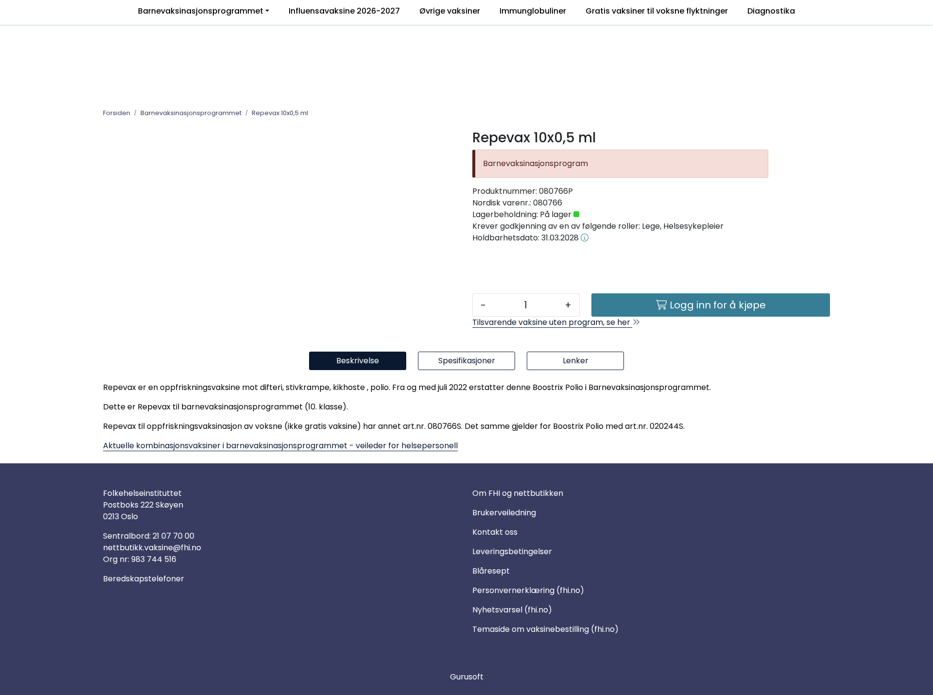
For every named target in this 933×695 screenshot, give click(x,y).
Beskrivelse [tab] (357, 360)
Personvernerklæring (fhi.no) (528, 590)
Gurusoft (467, 676)
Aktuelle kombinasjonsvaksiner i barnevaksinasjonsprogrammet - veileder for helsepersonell (280, 445)
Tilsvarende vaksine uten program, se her (552, 322)
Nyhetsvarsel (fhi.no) (512, 609)
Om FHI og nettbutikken (517, 493)
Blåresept (491, 570)
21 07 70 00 (173, 536)
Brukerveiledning (504, 512)
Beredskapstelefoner (143, 578)
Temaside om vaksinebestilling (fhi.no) (545, 629)
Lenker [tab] (575, 360)
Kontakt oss (495, 532)
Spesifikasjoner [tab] (466, 360)
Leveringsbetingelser (512, 551)
